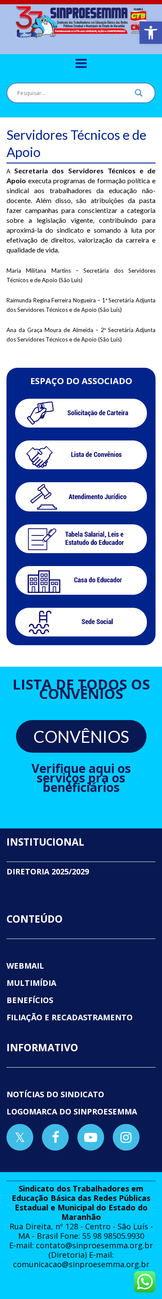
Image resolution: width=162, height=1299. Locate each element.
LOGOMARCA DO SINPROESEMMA (71, 1111)
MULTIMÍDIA (31, 983)
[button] (151, 33)
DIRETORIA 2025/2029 (47, 871)
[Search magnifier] (138, 95)
